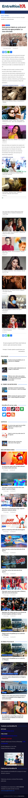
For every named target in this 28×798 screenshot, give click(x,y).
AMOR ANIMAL (4, 505)
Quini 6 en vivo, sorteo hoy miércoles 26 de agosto (15, 442)
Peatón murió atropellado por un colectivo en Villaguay (16, 360)
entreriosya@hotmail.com (7, 790)
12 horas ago (5, 531)
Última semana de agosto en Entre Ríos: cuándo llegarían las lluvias (17, 396)
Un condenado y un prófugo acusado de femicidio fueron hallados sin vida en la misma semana (12, 717)
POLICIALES (10, 630)
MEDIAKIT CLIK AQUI (6, 738)
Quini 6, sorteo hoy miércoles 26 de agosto (13, 529)
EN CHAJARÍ (4, 673)
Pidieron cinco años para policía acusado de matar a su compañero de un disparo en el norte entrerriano (17, 378)
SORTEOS (4, 463)
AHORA (3, 25)
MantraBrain (21, 796)
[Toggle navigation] (6, 12)
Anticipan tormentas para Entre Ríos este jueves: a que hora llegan (17, 388)
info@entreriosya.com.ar (7, 731)
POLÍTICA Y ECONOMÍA (6, 609)
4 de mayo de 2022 (7, 48)
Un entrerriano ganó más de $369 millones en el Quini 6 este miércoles (16, 427)
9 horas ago (5, 470)
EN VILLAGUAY (4, 630)
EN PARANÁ (8, 25)
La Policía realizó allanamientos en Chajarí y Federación (17, 368)
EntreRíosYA (15, 48)
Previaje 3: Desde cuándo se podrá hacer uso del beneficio (14, 350)
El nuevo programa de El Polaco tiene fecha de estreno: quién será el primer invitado (14, 344)
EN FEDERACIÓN (10, 673)
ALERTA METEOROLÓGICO (6, 484)
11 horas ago (5, 491)
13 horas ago (5, 637)
